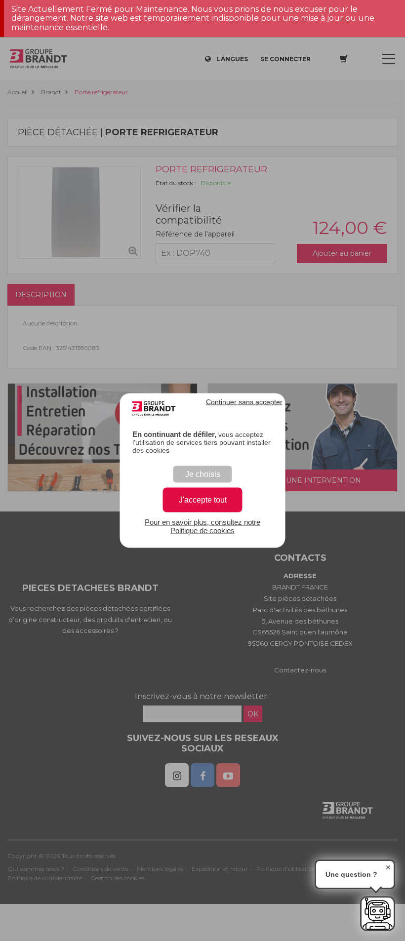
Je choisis (202, 474)
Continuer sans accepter (244, 402)
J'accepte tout (203, 500)
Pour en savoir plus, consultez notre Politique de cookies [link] (202, 526)
